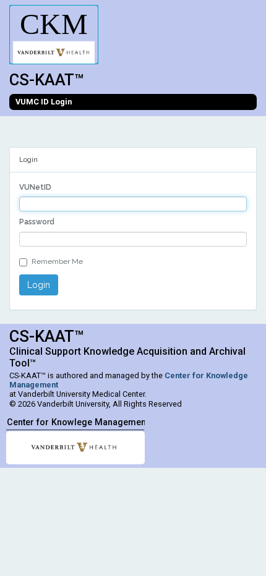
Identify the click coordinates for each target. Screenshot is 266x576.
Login (38, 285)
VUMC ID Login (43, 101)
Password (36, 222)
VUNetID (35, 187)
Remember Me (57, 261)
